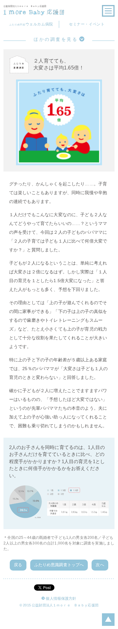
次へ (100, 564)
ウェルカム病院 (31, 24)
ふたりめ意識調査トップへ (59, 564)
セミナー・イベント (86, 24)
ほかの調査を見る (56, 39)
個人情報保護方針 (61, 599)
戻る (18, 564)
